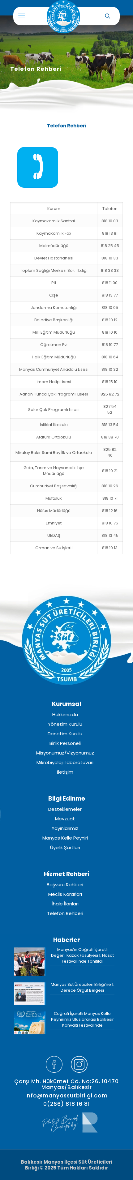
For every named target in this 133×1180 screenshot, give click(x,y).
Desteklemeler (65, 809)
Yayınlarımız (65, 828)
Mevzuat (65, 819)
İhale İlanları (65, 904)
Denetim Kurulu (65, 734)
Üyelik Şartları (65, 847)
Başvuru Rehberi (65, 885)
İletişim (65, 772)
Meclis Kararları (65, 894)
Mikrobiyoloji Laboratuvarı (64, 762)
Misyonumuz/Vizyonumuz (65, 753)
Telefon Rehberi (65, 913)
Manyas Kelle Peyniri (65, 838)
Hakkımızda (65, 715)
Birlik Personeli (65, 743)
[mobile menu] (21, 16)
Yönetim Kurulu (65, 724)
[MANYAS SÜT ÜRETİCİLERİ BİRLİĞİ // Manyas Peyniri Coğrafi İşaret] (57, 14)
